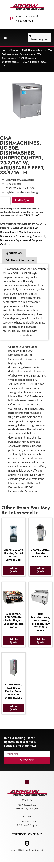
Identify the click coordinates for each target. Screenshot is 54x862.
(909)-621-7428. (32, 215)
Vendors (15, 50)
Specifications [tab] (14, 253)
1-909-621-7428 (24, 21)
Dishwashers (7, 240)
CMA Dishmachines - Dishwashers (26, 52)
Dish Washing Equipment (30, 236)
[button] (5, 37)
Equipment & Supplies (29, 240)
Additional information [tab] (20, 260)
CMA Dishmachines (33, 50)
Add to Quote (23, 200)
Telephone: (19, 834)
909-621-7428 (34, 834)
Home (4, 50)
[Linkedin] (27, 843)
